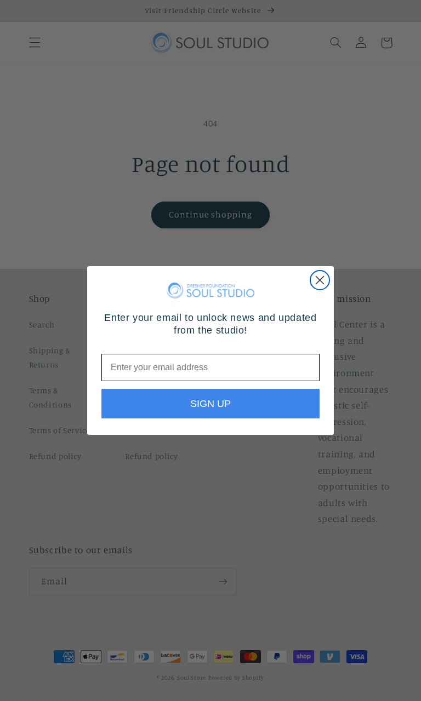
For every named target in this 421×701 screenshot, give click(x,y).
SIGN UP (210, 403)
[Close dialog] (319, 280)
